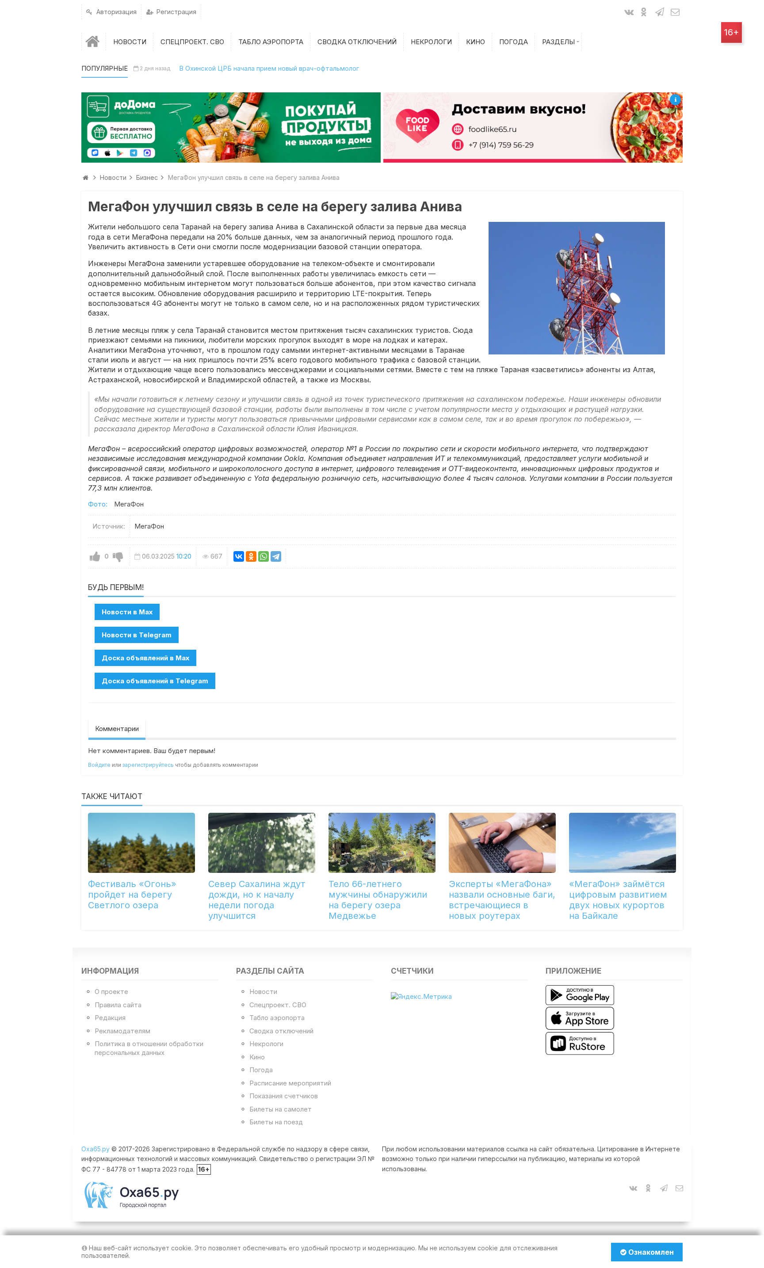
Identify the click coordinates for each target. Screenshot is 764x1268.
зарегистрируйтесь (148, 765)
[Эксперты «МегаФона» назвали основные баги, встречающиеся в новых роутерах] (502, 843)
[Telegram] (276, 556)
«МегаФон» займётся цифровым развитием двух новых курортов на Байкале (618, 900)
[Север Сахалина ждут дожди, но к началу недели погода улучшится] (261, 843)
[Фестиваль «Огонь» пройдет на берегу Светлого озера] (141, 843)
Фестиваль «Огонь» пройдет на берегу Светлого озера (132, 894)
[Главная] (94, 41)
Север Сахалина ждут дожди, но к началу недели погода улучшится (257, 900)
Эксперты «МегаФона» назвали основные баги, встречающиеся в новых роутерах (502, 900)
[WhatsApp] (263, 556)
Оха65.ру (95, 1149)
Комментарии (117, 728)
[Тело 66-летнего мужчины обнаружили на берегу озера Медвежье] (382, 843)
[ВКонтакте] (238, 556)
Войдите (99, 765)
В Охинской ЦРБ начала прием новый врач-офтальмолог (269, 68)
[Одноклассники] (251, 556)
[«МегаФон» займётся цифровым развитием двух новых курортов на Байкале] (622, 843)
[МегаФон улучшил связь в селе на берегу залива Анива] (577, 288)
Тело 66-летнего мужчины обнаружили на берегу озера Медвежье (378, 900)
